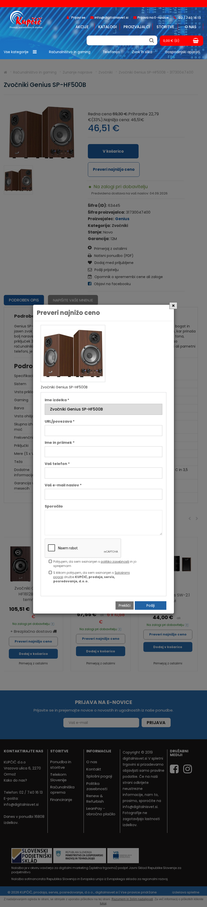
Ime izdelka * (57, 399)
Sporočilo (54, 506)
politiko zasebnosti (115, 561)
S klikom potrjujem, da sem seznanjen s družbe (91, 576)
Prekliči (125, 605)
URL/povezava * (59, 421)
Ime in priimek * (59, 442)
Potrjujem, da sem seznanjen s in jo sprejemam (94, 563)
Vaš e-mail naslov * (63, 485)
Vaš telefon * (57, 463)
